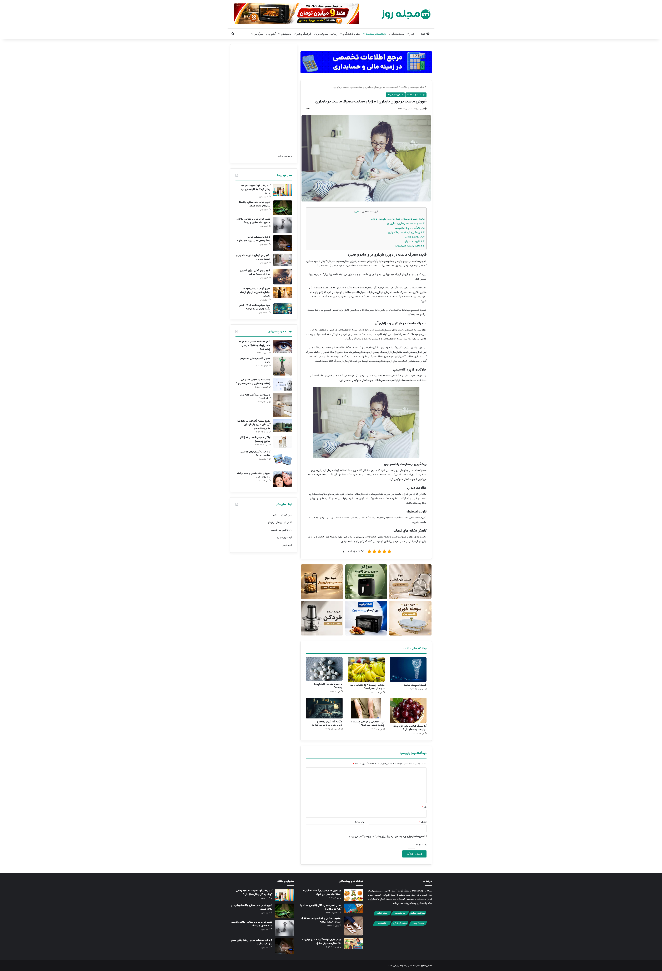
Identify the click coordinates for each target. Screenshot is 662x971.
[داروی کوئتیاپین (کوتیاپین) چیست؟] (324, 669)
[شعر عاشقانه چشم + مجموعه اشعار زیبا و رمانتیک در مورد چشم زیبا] (282, 346)
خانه (423, 33)
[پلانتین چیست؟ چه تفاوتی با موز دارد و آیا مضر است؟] (366, 669)
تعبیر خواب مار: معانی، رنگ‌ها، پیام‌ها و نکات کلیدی (254, 204)
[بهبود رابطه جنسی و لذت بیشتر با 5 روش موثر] (282, 479)
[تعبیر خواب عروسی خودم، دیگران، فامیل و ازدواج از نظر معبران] (282, 292)
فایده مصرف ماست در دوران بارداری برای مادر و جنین (397, 219)
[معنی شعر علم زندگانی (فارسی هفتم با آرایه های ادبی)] (353, 908)
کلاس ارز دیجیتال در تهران (280, 522)
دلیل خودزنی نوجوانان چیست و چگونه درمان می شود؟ (368, 723)
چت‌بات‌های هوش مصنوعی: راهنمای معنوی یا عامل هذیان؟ (253, 381)
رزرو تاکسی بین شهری (281, 530)
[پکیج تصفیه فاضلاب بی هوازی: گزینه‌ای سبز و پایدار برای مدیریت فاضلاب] (282, 425)
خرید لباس (287, 545)
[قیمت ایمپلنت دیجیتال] (408, 669)
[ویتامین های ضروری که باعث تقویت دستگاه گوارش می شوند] (353, 895)
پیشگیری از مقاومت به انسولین (406, 232)
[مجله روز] (406, 14)
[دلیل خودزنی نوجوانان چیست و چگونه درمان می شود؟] (366, 708)
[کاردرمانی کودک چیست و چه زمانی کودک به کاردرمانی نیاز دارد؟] (282, 190)
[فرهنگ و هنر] (418, 925)
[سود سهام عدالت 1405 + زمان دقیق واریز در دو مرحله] (282, 308)
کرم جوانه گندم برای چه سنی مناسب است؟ (255, 453)
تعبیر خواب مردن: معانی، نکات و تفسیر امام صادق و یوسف (253, 221)
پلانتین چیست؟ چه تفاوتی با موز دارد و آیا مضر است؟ (367, 686)
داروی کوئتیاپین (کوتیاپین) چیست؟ (328, 685)
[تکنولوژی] (382, 925)
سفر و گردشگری (351, 33)
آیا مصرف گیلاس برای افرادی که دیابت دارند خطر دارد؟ (410, 727)
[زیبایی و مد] (400, 915)
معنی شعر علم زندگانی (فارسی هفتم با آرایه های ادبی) (320, 907)
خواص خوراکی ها (395, 95)
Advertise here (285, 156)
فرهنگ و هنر (303, 33)
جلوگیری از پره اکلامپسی (410, 228)
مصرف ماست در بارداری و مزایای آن (406, 223)
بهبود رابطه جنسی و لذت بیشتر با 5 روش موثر (253, 475)
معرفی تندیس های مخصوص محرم (255, 360)
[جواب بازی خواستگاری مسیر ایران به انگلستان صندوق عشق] (353, 943)
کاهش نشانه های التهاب (410, 246)
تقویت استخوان (414, 241)
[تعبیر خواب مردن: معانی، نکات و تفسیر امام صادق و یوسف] (282, 225)
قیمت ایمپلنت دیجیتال (414, 685)
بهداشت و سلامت (376, 33)
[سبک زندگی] (382, 915)
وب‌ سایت (359, 822)
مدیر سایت (419, 109)
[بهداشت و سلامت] (417, 915)
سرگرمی (258, 33)
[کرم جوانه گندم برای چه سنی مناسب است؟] (282, 459)
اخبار (412, 33)
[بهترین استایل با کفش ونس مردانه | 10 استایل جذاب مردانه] (353, 925)
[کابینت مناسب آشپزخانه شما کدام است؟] (282, 405)
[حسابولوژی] (366, 61)
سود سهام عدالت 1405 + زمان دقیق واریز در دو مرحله (254, 307)
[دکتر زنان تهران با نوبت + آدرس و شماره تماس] (282, 260)
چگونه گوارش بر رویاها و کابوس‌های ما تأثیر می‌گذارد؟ (327, 723)
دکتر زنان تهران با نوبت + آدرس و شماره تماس (253, 257)
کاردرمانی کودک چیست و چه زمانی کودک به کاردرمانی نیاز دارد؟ (255, 189)
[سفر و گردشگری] (399, 925)
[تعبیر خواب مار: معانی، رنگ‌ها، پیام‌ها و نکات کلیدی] (282, 207)
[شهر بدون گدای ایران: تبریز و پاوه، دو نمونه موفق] (282, 276)
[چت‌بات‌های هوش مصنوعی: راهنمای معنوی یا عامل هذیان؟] (282, 384)
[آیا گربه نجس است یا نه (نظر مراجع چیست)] (282, 442)
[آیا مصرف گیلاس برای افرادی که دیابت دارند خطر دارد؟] (408, 710)
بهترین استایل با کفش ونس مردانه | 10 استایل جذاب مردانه (320, 920)
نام (424, 807)
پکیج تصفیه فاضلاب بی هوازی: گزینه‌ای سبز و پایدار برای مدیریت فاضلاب (253, 424)
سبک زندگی (397, 33)
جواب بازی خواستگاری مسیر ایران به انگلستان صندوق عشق (321, 941)
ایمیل (423, 822)
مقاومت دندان (415, 237)
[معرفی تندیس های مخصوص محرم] (282, 366)
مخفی (358, 212)
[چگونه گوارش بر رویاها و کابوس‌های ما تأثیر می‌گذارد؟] (324, 708)
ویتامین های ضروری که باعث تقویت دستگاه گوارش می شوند (322, 892)
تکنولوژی (286, 33)
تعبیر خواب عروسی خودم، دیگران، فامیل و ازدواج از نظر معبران (255, 292)
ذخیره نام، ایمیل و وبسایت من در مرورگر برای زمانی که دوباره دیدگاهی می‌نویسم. (386, 837)
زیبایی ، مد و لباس (326, 33)
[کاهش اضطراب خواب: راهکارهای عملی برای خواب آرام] (282, 243)
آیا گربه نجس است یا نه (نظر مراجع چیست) (255, 439)
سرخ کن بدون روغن (282, 515)
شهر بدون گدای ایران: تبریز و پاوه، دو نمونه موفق (255, 272)
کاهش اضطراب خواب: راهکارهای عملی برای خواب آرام (253, 239)
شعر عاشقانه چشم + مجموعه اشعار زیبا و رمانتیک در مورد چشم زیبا (254, 345)
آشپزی (271, 33)
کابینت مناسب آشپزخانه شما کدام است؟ (254, 397)
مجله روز (401, 966)
